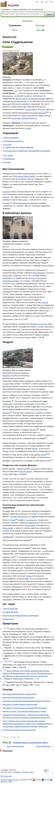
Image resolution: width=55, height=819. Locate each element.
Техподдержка (16, 772)
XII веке (14, 516)
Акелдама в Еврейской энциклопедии (18, 697)
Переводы (40, 25)
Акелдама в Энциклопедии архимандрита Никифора (25, 708)
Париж (5, 451)
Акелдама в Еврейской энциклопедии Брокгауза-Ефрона (26, 701)
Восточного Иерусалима (24, 176)
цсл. (16, 90)
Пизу (12, 451)
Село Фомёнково (43, 746)
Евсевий (6, 192)
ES (47, 2)
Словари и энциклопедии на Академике (22, 9)
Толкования (15, 25)
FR (51, 2)
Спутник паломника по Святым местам (19, 730)
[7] (13, 536)
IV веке (42, 109)
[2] (48, 112)
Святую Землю (26, 471)
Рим (32, 454)
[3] (10, 202)
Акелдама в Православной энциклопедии (20, 704)
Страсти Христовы (10, 608)
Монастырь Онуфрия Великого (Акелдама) (21, 615)
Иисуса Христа (21, 99)
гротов (28, 576)
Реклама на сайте (28, 772)
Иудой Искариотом (18, 101)
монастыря (7, 599)
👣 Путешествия (6, 776)
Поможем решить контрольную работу (30, 742)
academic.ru (10, 4)
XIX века (47, 537)
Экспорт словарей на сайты (10, 779)
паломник (34, 469)
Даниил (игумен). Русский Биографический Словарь (24, 711)
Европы (34, 448)
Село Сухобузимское (15, 746)
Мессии (40, 305)
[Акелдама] (18, 74)
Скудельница (8, 619)
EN (37, 2)
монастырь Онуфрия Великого (24, 118)
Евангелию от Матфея (12, 275)
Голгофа (6, 203)
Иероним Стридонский (28, 203)
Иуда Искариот (39, 273)
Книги (14, 30)
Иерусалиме (8, 96)
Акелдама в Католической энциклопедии (20, 694)
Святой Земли (31, 109)
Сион (25, 200)
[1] (46, 112)
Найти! (49, 14)
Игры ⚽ (40, 30)
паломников (30, 525)
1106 (11, 474)
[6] (47, 454)
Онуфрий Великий (38, 113)
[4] (27, 318)
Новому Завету (32, 93)
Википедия (27, 21)
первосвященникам (36, 99)
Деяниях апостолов (38, 324)
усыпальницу (31, 520)
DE (42, 2)
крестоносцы (23, 516)
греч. (38, 85)
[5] (13, 400)
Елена (43, 454)
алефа (28, 128)
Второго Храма (47, 265)
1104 (6, 474)
